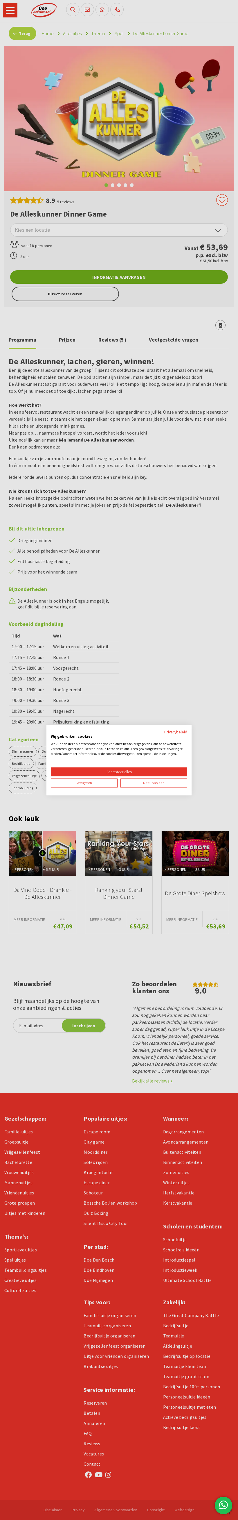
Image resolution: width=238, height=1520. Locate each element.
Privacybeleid (175, 732)
